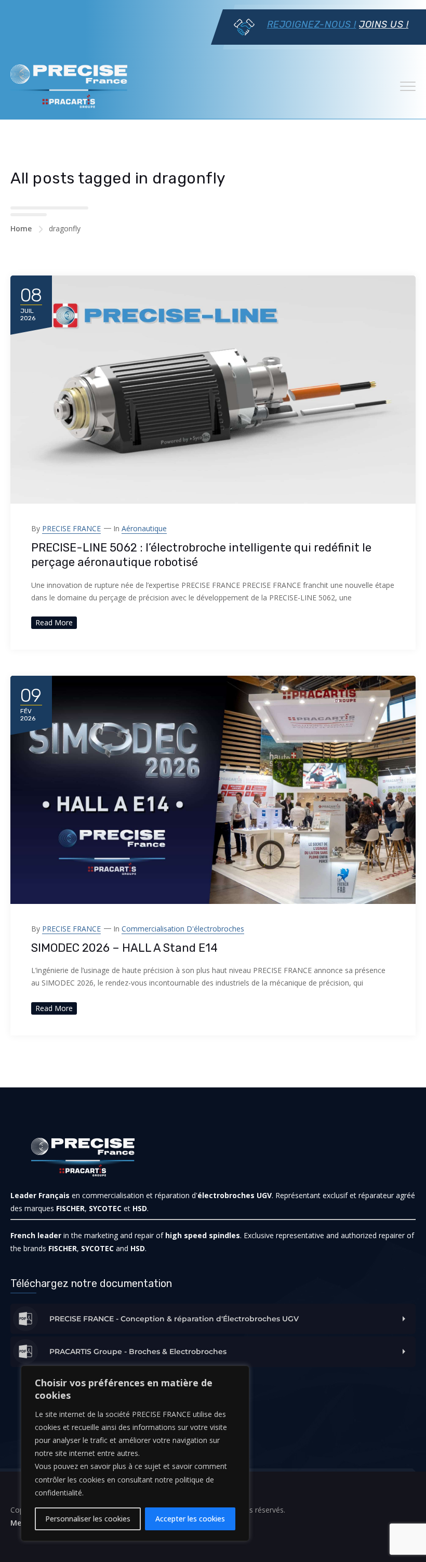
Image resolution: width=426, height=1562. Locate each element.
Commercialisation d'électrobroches (183, 929)
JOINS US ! (383, 24)
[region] (135, 1453)
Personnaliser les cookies (87, 1519)
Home (21, 228)
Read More (54, 622)
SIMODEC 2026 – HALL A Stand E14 (124, 948)
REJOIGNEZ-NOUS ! (311, 24)
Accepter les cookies (190, 1519)
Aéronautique (144, 528)
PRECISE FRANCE (71, 528)
